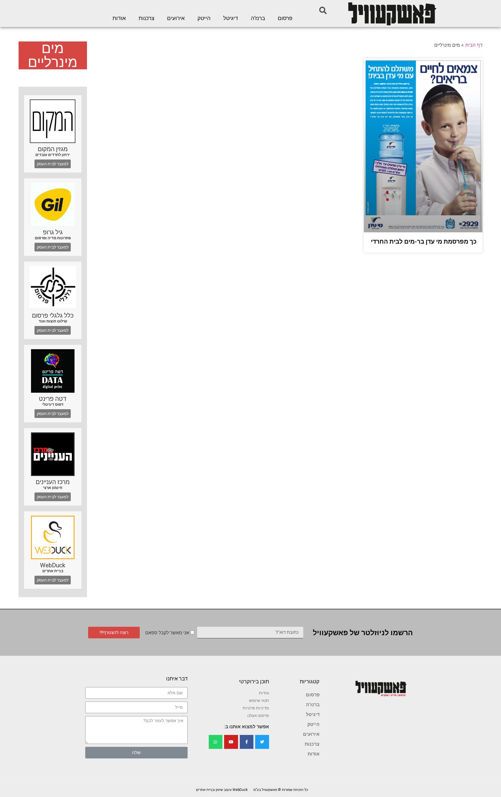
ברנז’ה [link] (258, 18)
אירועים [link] (176, 18)
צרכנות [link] (146, 18)
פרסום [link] (285, 18)
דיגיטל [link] (230, 18)
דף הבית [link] (473, 45)
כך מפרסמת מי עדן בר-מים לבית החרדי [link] (424, 241)
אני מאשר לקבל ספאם (167, 632)
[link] (391, 13)
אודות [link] (119, 18)
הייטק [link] (203, 18)
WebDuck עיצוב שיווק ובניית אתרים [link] (222, 790)
